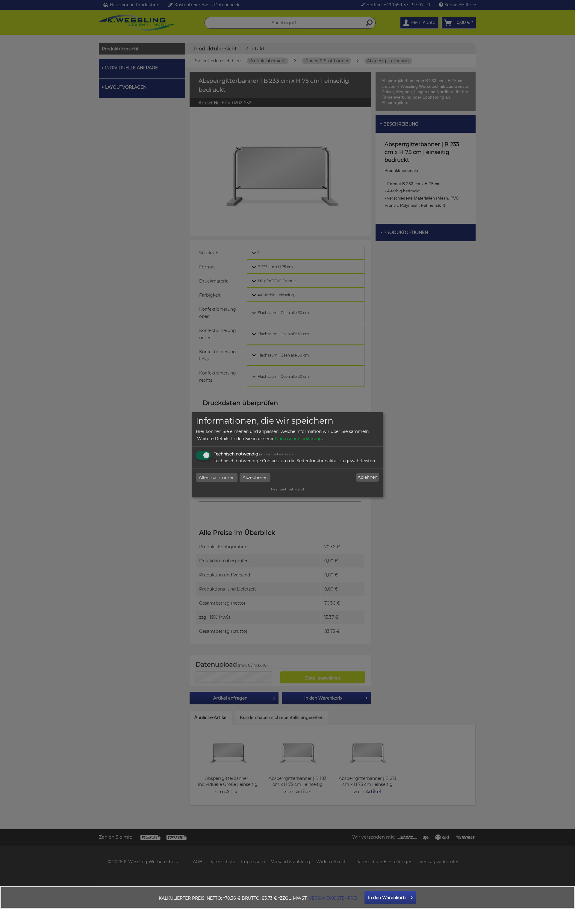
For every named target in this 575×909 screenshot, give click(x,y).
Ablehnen (367, 477)
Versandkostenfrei (333, 898)
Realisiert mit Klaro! (287, 489)
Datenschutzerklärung (298, 438)
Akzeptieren (255, 477)
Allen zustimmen (216, 477)
